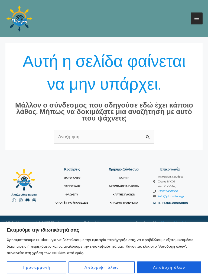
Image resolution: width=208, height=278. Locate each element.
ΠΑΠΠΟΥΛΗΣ (72, 186)
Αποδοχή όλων (169, 267)
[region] (104, 250)
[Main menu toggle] (197, 18)
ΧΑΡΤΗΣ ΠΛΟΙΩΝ (124, 194)
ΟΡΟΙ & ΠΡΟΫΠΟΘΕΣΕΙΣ (72, 202)
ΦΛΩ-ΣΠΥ (72, 194)
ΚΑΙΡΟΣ (124, 178)
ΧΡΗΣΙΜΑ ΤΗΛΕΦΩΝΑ (124, 202)
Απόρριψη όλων (101, 267)
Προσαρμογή (36, 267)
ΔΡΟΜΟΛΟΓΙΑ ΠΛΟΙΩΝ (124, 186)
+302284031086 (168, 191)
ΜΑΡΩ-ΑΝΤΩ (72, 178)
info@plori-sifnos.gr (171, 196)
